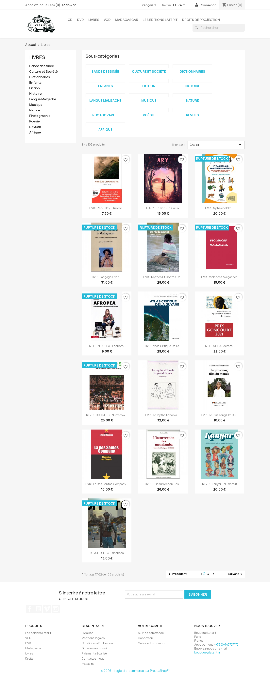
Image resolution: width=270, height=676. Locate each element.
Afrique (35, 132)
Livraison (87, 633)
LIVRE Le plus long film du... (219, 415)
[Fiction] (149, 81)
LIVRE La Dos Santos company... (106, 484)
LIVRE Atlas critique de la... (163, 346)
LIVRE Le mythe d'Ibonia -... (163, 415)
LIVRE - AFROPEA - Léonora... (107, 346)
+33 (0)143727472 (62, 5)
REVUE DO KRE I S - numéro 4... (106, 415)
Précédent (177, 574)
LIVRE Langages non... (107, 277)
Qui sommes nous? (94, 648)
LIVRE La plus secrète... (219, 346)
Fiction (34, 88)
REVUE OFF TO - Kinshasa (107, 553)
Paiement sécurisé (94, 653)
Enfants (35, 83)
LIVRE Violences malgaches (219, 277)
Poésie (34, 121)
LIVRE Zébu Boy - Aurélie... (106, 208)
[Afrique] (105, 124)
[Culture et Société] (149, 66)
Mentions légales (93, 638)
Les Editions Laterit (160, 20)
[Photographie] (105, 110)
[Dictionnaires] (192, 66)
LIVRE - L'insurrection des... (163, 484)
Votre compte (150, 626)
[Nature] (192, 95)
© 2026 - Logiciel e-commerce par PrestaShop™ (135, 671)
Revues (35, 127)
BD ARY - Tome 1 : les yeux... (163, 208)
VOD (107, 20)
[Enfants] (105, 81)
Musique (35, 105)
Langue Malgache (42, 99)
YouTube (38, 609)
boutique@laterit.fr (207, 652)
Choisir (216, 144)
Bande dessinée (41, 66)
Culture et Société (43, 72)
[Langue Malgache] (105, 95)
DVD (80, 20)
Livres (93, 20)
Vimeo (47, 609)
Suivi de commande (151, 633)
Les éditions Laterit (38, 633)
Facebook (30, 609)
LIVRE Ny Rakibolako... (219, 208)
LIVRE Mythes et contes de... (163, 277)
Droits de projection (201, 20)
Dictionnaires (39, 77)
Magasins (88, 664)
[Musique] (149, 95)
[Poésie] (149, 110)
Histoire (35, 94)
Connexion (145, 638)
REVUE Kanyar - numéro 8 (219, 484)
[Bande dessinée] (105, 66)
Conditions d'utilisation (97, 643)
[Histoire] (192, 81)
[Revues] (192, 110)
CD (70, 20)
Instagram (56, 609)
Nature (34, 110)
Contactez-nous (93, 658)
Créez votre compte (151, 643)
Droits (29, 658)
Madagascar (126, 20)
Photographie (39, 116)
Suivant (236, 574)
